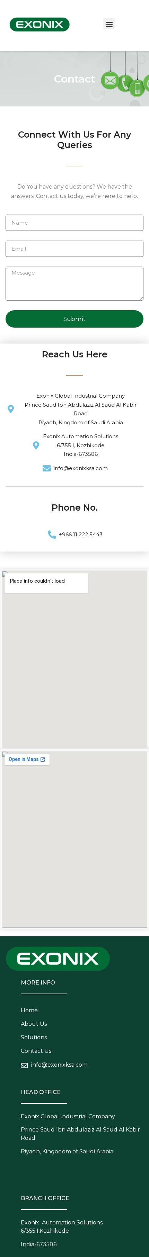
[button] (109, 23)
